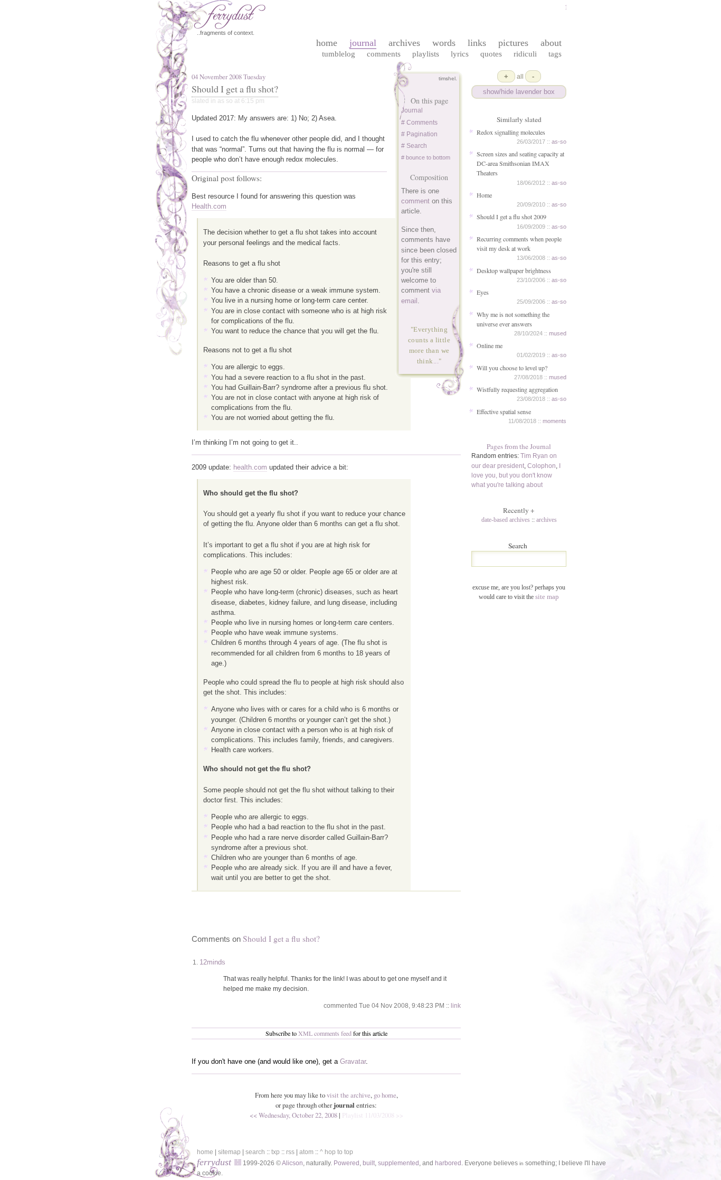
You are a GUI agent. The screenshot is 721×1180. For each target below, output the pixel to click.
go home (385, 1095)
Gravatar (353, 1061)
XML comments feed (325, 1033)
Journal (412, 110)
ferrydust (214, 1162)
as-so (559, 141)
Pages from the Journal (519, 446)
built (369, 1163)
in (521, 1163)
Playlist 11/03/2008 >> (372, 1115)
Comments (384, 53)
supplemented (398, 1163)
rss (290, 1152)
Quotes (491, 53)
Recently (519, 510)
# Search (414, 145)
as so (225, 101)
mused (557, 333)
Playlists (425, 53)
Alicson (292, 1163)
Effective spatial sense (504, 411)
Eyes (483, 292)
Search (517, 545)
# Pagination (419, 134)
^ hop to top (336, 1152)
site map (547, 597)
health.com (250, 467)
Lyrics (460, 53)
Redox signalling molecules (511, 132)
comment (415, 201)
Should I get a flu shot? (235, 88)
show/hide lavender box (519, 92)
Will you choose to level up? (512, 367)
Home (484, 195)
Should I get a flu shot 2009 (511, 216)
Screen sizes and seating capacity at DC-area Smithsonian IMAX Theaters (520, 163)
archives (404, 43)
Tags (555, 53)
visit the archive (349, 1095)
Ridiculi (525, 53)
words (444, 43)
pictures (513, 43)
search (255, 1152)
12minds (212, 962)
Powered (346, 1163)
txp (275, 1152)
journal (362, 43)
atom (306, 1152)
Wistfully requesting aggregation (517, 389)
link (456, 1006)
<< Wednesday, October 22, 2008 (293, 1115)
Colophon (541, 466)
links (477, 43)
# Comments (419, 122)
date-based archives (505, 519)
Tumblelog (338, 53)
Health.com (209, 206)
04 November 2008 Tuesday (228, 76)
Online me (489, 345)
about (551, 43)
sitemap (229, 1152)
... (436, 361)
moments (554, 421)
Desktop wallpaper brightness (514, 270)
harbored (448, 1163)
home (326, 43)
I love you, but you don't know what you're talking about (516, 475)
